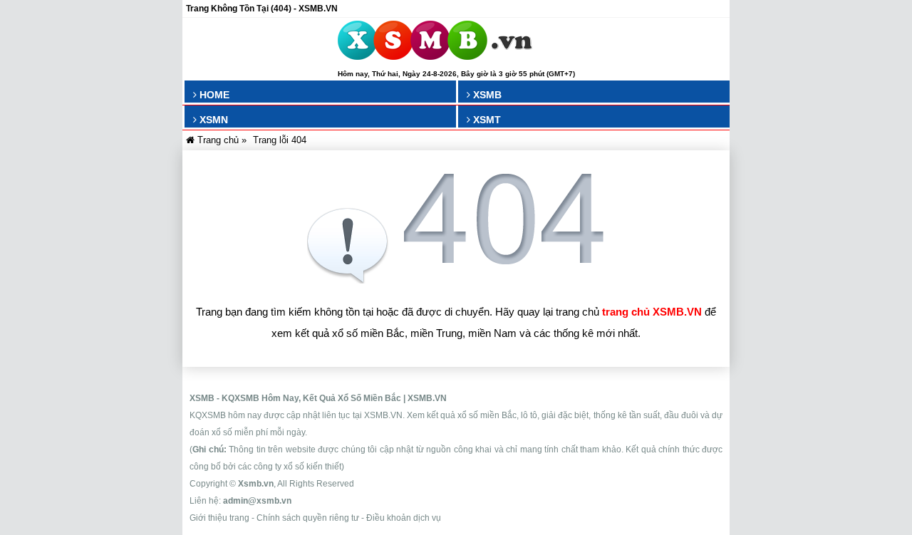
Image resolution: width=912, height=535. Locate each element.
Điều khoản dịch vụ (403, 518)
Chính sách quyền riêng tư (307, 518)
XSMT (485, 119)
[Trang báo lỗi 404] (456, 280)
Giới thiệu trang (219, 518)
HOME (213, 94)
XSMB (486, 94)
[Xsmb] (435, 43)
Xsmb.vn (256, 484)
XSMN (212, 119)
